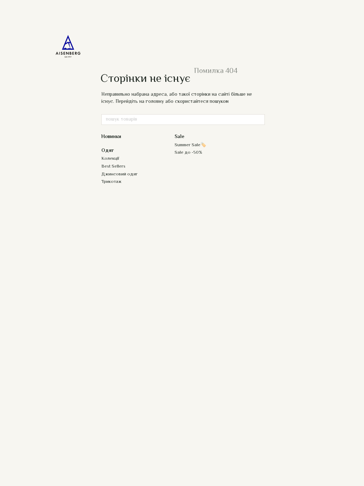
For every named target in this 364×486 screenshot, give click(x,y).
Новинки (111, 137)
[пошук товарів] (259, 119)
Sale (179, 137)
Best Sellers (113, 166)
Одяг (107, 151)
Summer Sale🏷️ (190, 145)
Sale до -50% (188, 152)
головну (155, 102)
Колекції (110, 158)
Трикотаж (111, 181)
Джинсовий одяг (119, 174)
